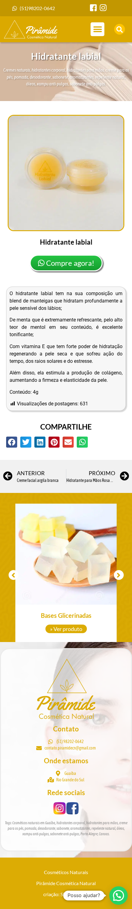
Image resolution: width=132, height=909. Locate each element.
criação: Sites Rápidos (66, 894)
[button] (97, 29)
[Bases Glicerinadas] (66, 554)
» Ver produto (66, 628)
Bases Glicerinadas (66, 615)
